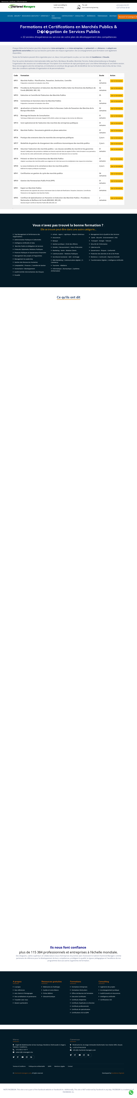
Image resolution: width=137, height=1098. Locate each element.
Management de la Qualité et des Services (105, 234)
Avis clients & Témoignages (24, 993)
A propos (18, 987)
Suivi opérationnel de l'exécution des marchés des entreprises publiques (49, 123)
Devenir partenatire (21, 1003)
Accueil (10, 16)
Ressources (5, 1)
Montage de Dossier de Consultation (35, 115)
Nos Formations (56, 17)
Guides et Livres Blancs (51, 990)
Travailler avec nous (21, 1000)
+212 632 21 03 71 (22, 1049)
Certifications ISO (106, 1000)
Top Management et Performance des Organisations (26, 235)
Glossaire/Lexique (49, 996)
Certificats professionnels (80, 1006)
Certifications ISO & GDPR (80, 1013)
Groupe (17, 16)
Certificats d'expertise (79, 1000)
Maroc (16, 1039)
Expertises (44, 16)
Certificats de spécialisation (81, 1009)
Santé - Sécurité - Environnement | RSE (104, 238)
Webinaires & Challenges (51, 987)
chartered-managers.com (22, 1073)
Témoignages (102, 16)
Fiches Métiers (48, 993)
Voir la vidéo (25, 338)
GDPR (49, 1066)
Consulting (79, 16)
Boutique (113, 16)
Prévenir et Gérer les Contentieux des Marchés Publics (42, 159)
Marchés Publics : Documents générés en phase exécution (44, 130)
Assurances (56, 238)
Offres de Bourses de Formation (82, 993)
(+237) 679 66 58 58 (79, 1047)
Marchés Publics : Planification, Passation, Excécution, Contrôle (46, 80)
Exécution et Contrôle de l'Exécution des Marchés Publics (43, 95)
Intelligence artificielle (107, 996)
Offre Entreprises (22, 1)
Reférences (91, 16)
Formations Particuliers (79, 990)
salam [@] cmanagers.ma (24, 1052)
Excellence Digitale (117, 1073)
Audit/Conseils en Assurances (110, 993)
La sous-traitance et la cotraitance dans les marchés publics (44, 166)
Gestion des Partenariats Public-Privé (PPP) (38, 181)
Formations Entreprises (79, 987)
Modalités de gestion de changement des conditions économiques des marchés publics (55, 143)
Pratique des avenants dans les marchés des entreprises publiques (47, 137)
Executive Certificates (79, 996)
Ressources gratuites (30, 16)
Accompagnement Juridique (109, 990)
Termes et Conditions (19, 1066)
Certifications (67, 16)
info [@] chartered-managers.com (84, 1050)
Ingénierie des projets (107, 987)
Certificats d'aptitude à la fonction (83, 1003)
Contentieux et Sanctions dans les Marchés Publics (41, 101)
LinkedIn (55, 271)
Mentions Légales (59, 1066)
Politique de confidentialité (37, 1066)
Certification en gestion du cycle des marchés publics (42, 173)
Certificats (13, 1)
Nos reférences (20, 990)
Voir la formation (116, 81)
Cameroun (75, 1039)
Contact (70, 1066)
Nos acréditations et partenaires (25, 996)
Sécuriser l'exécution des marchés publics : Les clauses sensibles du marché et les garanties (57, 149)
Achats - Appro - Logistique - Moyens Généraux (68, 234)
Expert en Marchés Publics (31, 188)
